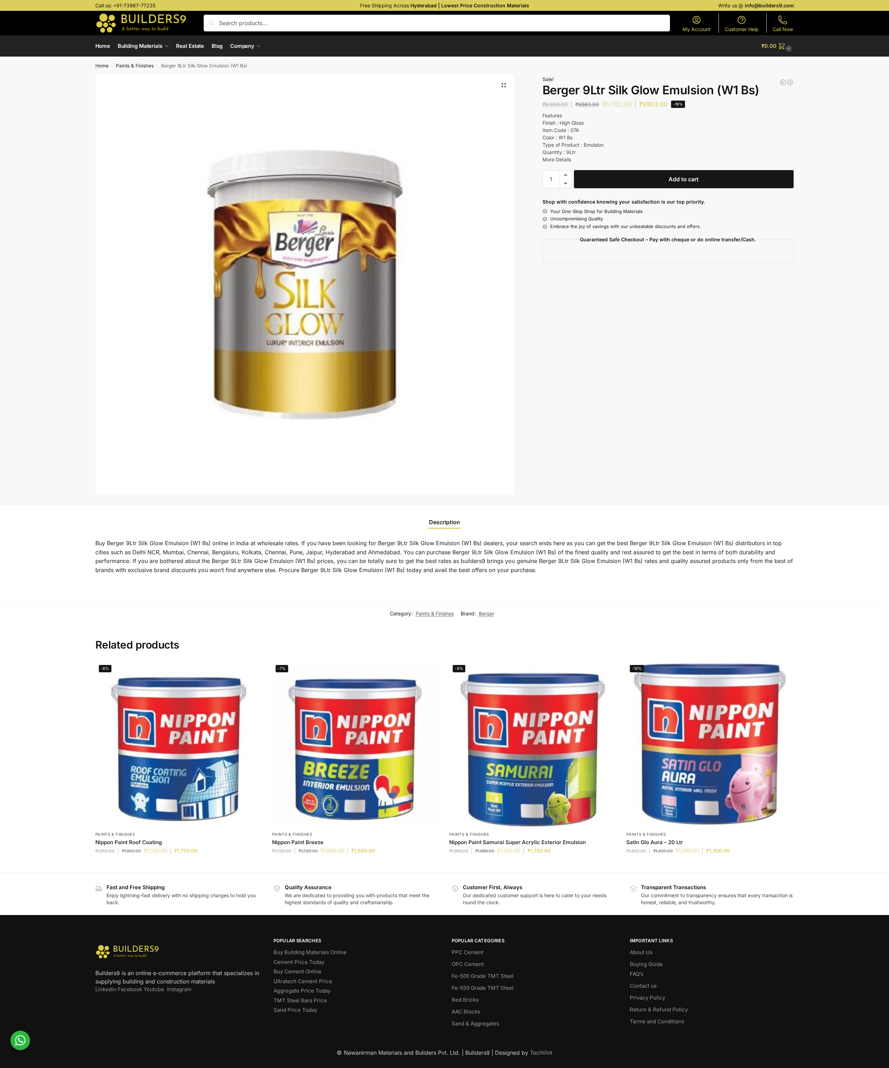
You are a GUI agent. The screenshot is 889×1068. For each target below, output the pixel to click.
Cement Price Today (299, 962)
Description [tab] (444, 522)
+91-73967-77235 (134, 5)
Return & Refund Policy (659, 1009)
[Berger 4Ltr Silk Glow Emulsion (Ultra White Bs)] (790, 82)
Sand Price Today (295, 1010)
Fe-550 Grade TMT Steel (482, 988)
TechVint (541, 1052)
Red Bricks (465, 999)
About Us (641, 952)
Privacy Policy (647, 997)
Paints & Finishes (135, 65)
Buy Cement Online (297, 971)
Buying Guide (646, 964)
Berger (486, 613)
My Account (697, 29)
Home (102, 65)
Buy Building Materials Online (310, 952)
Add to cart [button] (178, 865)
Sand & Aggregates (475, 1023)
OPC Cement (468, 964)
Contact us (643, 985)
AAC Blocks (466, 1011)
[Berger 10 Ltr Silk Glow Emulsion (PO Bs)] (783, 82)
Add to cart (684, 179)
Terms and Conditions (657, 1021)
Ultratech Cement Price (303, 981)
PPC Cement (467, 952)
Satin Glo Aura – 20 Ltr (654, 842)
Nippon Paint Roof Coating (128, 842)
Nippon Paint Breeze (297, 842)
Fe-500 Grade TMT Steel (482, 976)
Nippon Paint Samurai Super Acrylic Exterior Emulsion (517, 842)
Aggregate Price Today (302, 990)
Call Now (783, 29)
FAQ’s (636, 974)
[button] (778, 46)
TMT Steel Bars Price (300, 1000)
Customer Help (742, 29)
